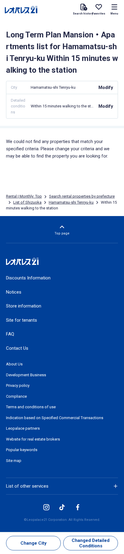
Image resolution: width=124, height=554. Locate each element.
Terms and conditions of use (31, 407)
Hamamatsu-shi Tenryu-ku (71, 202)
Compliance (16, 396)
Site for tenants (21, 320)
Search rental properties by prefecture (82, 196)
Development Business (26, 375)
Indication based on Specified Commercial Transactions (54, 418)
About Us (14, 364)
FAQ (10, 334)
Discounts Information (28, 278)
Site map (13, 460)
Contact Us (17, 348)
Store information (23, 306)
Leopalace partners (23, 428)
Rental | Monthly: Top (24, 196)
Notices (13, 292)
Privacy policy (17, 385)
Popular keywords (21, 449)
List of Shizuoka (27, 202)
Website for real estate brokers (33, 439)
